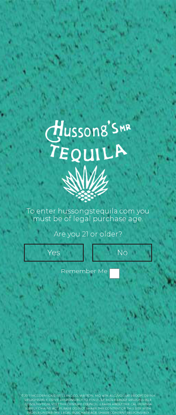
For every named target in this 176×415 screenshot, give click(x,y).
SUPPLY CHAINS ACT (41, 408)
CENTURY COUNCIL (82, 404)
